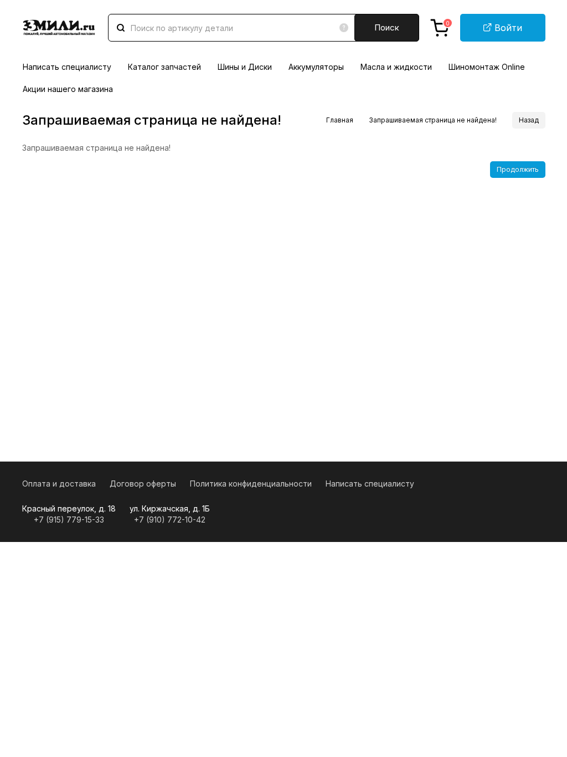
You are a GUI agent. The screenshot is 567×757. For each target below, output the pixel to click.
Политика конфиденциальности (251, 483)
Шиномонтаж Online (487, 66)
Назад (529, 120)
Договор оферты (143, 483)
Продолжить (518, 169)
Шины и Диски (245, 66)
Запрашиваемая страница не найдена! (433, 120)
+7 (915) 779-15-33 (69, 519)
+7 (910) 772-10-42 (169, 519)
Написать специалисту (67, 66)
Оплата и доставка (59, 483)
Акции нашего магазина (68, 89)
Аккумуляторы (316, 66)
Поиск (386, 27)
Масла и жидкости (396, 66)
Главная (339, 120)
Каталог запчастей (164, 66)
